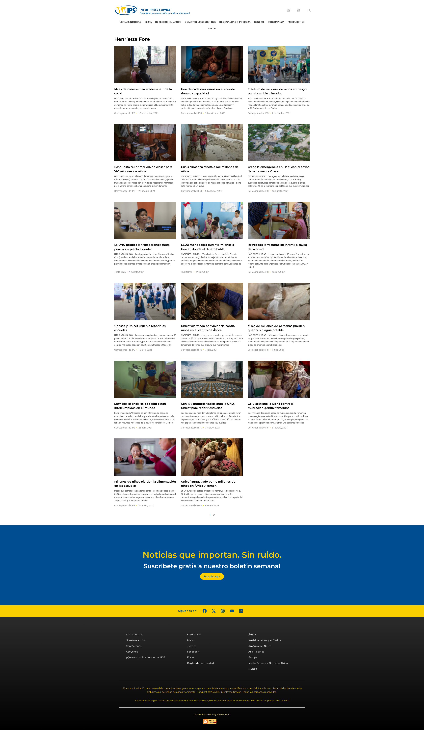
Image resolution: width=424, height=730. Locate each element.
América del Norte (259, 646)
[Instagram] (223, 611)
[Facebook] (204, 611)
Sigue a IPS (194, 634)
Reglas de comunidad (200, 663)
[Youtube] (232, 611)
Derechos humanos (168, 22)
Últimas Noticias (130, 22)
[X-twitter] (214, 611)
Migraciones (296, 22)
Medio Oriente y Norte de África (268, 663)
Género (259, 22)
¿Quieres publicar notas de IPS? (145, 657)
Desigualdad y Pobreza (235, 22)
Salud (212, 28)
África (252, 634)
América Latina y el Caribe (264, 640)
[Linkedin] (241, 611)
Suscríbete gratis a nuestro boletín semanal (212, 566)
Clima (148, 22)
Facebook (193, 651)
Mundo (252, 668)
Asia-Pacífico (256, 651)
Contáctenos (134, 646)
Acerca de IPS (134, 634)
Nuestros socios (136, 640)
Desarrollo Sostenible (200, 22)
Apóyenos (132, 651)
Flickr (190, 657)
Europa (252, 657)
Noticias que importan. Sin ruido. (212, 555)
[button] (309, 10)
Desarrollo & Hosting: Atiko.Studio (212, 714)
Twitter (191, 646)
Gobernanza (275, 22)
